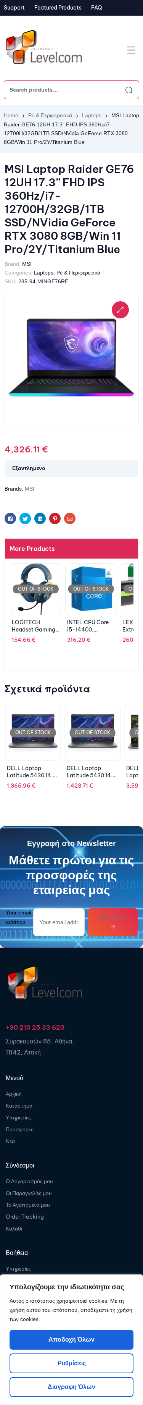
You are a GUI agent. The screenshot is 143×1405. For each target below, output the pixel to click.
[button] (120, 309)
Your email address (18, 916)
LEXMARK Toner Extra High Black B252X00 (88, 630)
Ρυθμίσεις (72, 1363)
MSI (27, 264)
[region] (71, 1339)
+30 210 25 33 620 (35, 1027)
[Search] (122, 89)
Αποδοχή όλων (71, 1339)
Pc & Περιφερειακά (50, 115)
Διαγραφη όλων (71, 1387)
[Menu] (131, 50)
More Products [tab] (32, 548)
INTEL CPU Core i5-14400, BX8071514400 (32, 630)
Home (11, 115)
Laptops (91, 115)
